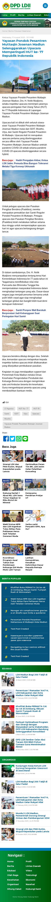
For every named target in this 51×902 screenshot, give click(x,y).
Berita (21, 15)
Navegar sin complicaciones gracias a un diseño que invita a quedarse (29, 611)
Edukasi (18, 31)
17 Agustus (9, 409)
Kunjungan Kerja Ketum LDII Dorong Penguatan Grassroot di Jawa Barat (32, 768)
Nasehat (30, 884)
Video (29, 870)
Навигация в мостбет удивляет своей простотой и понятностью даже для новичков (27, 638)
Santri (6, 414)
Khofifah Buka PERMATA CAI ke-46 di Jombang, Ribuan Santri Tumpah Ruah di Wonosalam (28, 589)
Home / (5, 31)
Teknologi (31, 875)
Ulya (25, 414)
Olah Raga (12, 875)
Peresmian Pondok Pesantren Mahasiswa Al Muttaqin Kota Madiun (29, 620)
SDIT (16, 414)
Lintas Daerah (34, 15)
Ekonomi (30, 880)
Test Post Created (20, 629)
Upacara (35, 414)
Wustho (7, 419)
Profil (12, 15)
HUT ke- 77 (23, 409)
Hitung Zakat (14, 889)
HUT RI (36, 409)
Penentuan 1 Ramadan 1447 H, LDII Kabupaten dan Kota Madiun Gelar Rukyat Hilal (32, 692)
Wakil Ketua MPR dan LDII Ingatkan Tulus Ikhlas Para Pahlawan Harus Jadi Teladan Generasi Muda (28, 601)
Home (4, 15)
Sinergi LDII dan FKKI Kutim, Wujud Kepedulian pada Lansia (32, 830)
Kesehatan (26, 31)
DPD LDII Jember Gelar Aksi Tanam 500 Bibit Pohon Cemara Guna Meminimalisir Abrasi (30, 743)
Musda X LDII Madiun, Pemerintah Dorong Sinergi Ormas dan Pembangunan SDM (32, 815)
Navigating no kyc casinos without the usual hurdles (28, 648)
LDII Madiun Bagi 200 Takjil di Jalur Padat (31, 676)
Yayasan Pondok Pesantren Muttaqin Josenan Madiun (23, 425)
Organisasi (13, 884)
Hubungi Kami (33, 889)
